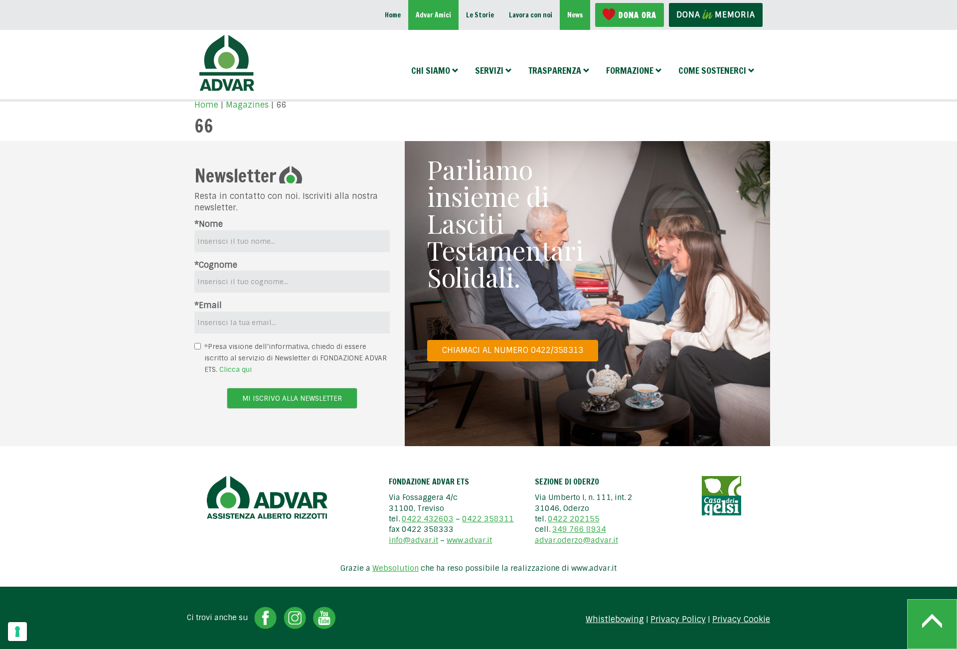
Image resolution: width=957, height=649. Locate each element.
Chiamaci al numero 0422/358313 (512, 350)
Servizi (489, 70)
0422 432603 (428, 519)
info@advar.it (413, 540)
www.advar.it (469, 540)
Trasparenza (554, 70)
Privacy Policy (678, 620)
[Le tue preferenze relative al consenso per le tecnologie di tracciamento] (17, 631)
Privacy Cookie (741, 620)
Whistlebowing (615, 620)
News (575, 15)
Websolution (395, 568)
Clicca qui (235, 369)
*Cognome (215, 265)
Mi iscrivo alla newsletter (292, 398)
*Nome (208, 224)
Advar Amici (433, 15)
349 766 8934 (579, 529)
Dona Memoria (715, 14)
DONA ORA (637, 14)
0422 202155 (574, 519)
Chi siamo (430, 70)
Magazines (247, 105)
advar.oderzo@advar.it (576, 540)
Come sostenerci (712, 70)
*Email (208, 305)
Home (393, 15)
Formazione (629, 70)
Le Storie (480, 15)
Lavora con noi (530, 15)
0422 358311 (488, 519)
